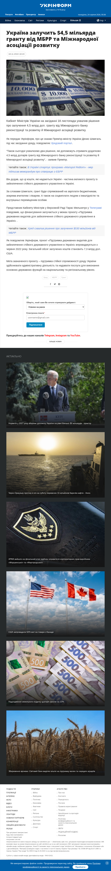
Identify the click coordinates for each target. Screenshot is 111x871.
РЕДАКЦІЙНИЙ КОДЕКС (68, 832)
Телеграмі (96, 207)
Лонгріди (10, 814)
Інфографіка (12, 811)
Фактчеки (36, 807)
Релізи (9, 829)
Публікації (11, 793)
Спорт (63, 20)
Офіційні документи (15, 825)
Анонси (41, 14)
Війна (8, 20)
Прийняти (80, 867)
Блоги (9, 807)
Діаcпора (36, 824)
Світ (30, 20)
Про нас (61, 793)
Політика (36, 800)
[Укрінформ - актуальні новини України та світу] (55, 5)
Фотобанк (19, 14)
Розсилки (62, 835)
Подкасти (11, 789)
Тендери (61, 810)
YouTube (75, 335)
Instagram (61, 335)
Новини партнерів (15, 818)
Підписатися (35, 325)
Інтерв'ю (10, 796)
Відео (9, 803)
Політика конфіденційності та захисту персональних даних (67, 822)
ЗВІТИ (60, 828)
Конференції (12, 822)
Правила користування (67, 807)
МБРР (54, 277)
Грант (63, 277)
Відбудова (37, 796)
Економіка (20, 20)
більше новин (55, 341)
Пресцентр (31, 14)
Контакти (62, 796)
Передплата (63, 800)
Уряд (46, 277)
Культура (52, 20)
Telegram (49, 335)
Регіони (40, 20)
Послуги (9, 14)
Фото (8, 800)
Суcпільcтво (38, 817)
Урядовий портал (61, 143)
